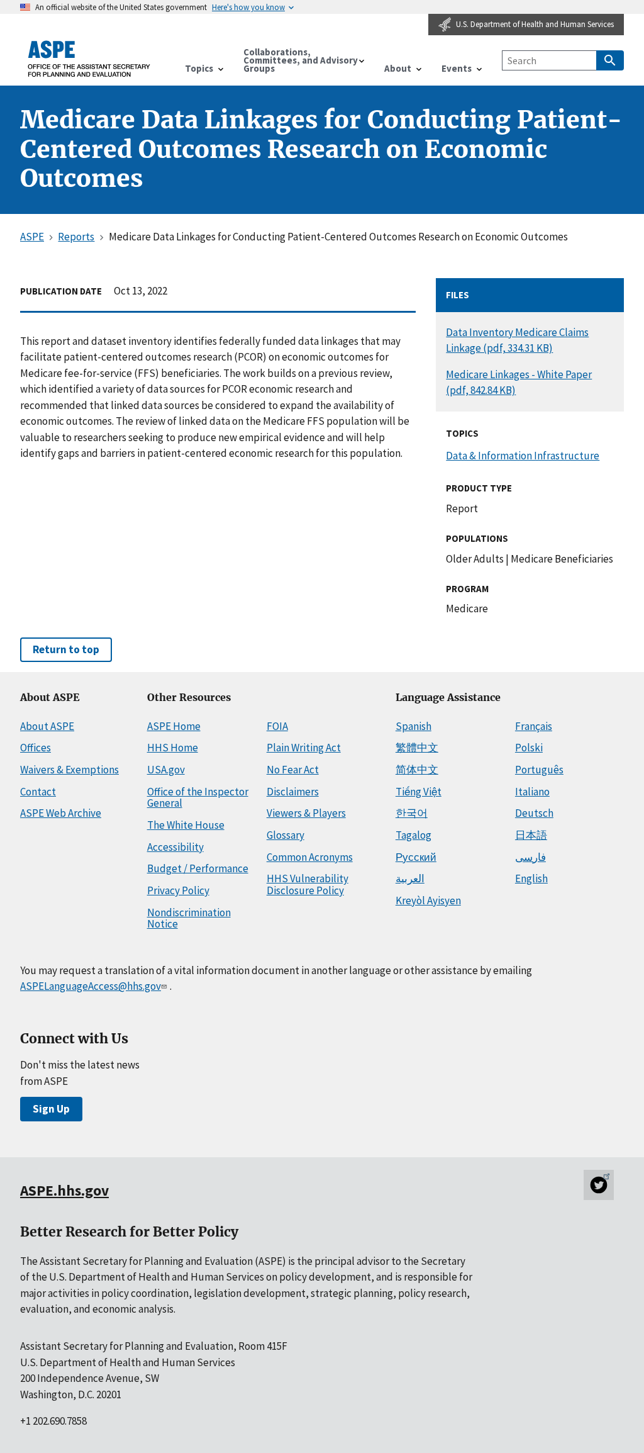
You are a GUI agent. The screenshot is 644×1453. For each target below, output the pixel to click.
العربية (410, 878)
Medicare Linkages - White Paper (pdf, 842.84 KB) (519, 382)
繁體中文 (417, 748)
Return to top (66, 649)
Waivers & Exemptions (69, 770)
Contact (38, 792)
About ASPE (47, 726)
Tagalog (413, 835)
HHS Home (172, 748)
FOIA (277, 726)
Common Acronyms (310, 857)
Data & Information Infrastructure (522, 456)
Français (533, 726)
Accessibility (175, 847)
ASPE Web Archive (60, 813)
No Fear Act (293, 770)
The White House (186, 825)
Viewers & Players (306, 813)
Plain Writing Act (304, 748)
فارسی (530, 857)
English (531, 878)
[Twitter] (599, 1185)
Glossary (285, 835)
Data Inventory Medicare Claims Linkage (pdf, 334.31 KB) (517, 340)
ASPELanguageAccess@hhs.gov (90, 986)
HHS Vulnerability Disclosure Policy (307, 884)
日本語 (531, 835)
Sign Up (51, 1109)
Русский (416, 857)
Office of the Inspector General (197, 798)
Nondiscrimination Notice (189, 918)
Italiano (532, 792)
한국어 (412, 813)
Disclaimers (293, 792)
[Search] (610, 60)
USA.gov (166, 770)
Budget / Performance (197, 868)
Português (539, 770)
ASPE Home (174, 726)
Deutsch (534, 813)
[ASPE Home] (89, 59)
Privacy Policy (178, 890)
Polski (529, 748)
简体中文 (417, 770)
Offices (35, 748)
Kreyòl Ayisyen (428, 900)
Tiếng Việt (418, 792)
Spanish (413, 726)
